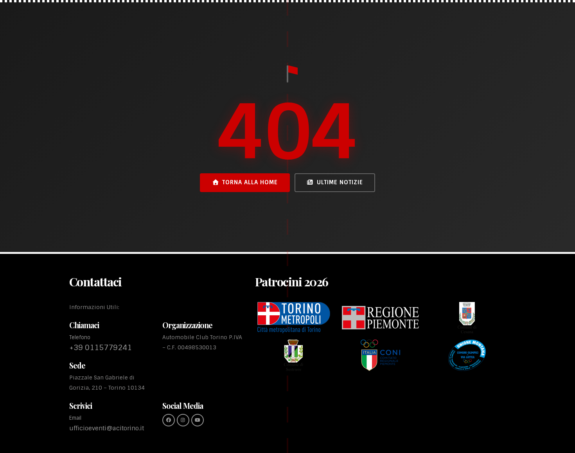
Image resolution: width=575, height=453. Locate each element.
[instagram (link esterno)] (183, 420)
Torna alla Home (250, 182)
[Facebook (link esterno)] (168, 420)
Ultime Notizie (340, 182)
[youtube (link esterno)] (197, 420)
